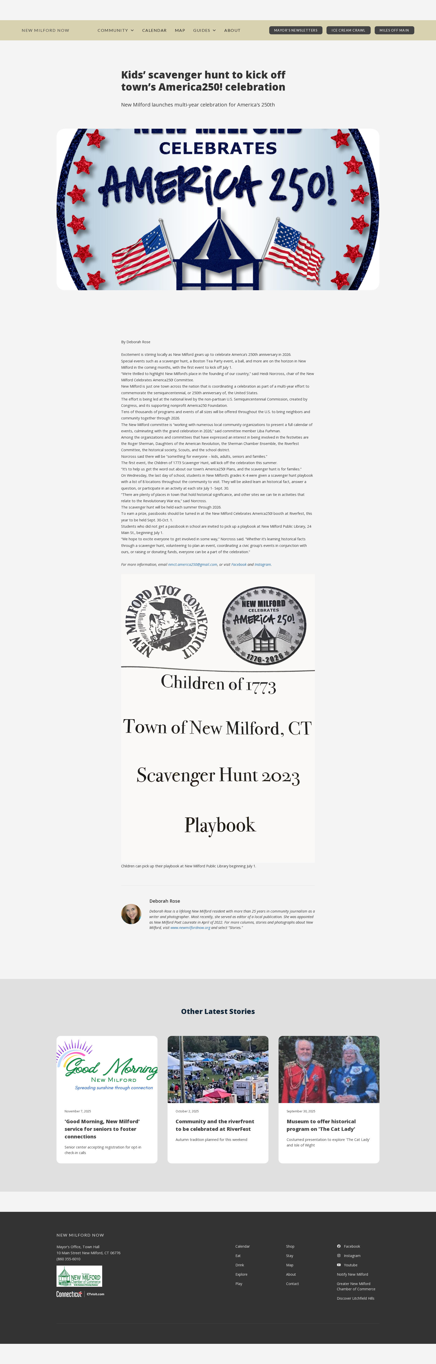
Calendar (154, 30)
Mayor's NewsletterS (296, 30)
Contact (292, 1283)
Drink (239, 1265)
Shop (290, 1246)
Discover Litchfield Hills (355, 1298)
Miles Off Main (394, 30)
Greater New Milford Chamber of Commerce (356, 1286)
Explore (241, 1274)
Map (180, 30)
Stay (289, 1255)
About (232, 30)
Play (238, 1283)
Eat (238, 1255)
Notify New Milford (352, 1274)
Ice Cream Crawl (349, 30)
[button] (116, 30)
